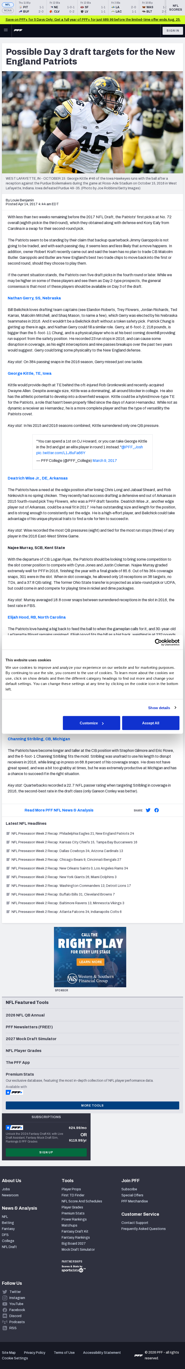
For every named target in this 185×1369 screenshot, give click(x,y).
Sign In (172, 30)
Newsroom (10, 1195)
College (8, 1241)
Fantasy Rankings (76, 1237)
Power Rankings (74, 1219)
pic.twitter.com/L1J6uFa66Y (61, 453)
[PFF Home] (18, 30)
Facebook (17, 1310)
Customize (89, 723)
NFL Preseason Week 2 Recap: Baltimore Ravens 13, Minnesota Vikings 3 (68, 903)
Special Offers (132, 1195)
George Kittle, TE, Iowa (30, 373)
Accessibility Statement (102, 1353)
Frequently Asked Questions (143, 1229)
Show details (159, 708)
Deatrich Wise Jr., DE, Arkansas (38, 478)
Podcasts (17, 1322)
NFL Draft (9, 1247)
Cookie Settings (15, 1358)
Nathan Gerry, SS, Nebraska (34, 298)
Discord (15, 1316)
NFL (7, 4)
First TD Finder (73, 1195)
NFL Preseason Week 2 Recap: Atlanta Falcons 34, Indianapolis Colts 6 (67, 912)
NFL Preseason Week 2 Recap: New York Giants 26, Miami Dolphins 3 (64, 877)
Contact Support (134, 1223)
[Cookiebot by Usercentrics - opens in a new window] (158, 642)
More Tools (92, 1105)
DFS (5, 1235)
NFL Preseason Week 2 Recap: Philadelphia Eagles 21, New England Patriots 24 (73, 833)
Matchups (69, 1225)
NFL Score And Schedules (82, 1201)
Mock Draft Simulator (78, 1249)
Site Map (9, 1353)
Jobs (6, 1189)
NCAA (8, 10)
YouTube (16, 1304)
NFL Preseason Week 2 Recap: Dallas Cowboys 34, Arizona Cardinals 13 (67, 851)
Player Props (71, 1189)
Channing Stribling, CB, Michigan (39, 739)
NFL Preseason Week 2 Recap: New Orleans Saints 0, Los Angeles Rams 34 (70, 868)
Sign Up (46, 1152)
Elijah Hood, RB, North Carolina (37, 617)
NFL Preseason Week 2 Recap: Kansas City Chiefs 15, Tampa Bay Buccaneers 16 (74, 842)
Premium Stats (73, 1213)
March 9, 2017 (104, 461)
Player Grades (72, 1207)
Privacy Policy (34, 1353)
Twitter (15, 1292)
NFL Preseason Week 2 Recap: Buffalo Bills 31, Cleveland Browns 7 (63, 894)
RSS (13, 1328)
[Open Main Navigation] (6, 30)
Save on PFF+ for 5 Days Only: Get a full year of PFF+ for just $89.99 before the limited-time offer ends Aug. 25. (93, 19)
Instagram (17, 1298)
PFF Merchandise (134, 1201)
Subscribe (129, 1189)
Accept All (150, 723)
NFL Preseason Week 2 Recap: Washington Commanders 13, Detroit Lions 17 (71, 886)
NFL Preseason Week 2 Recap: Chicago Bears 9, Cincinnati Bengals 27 (66, 859)
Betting (8, 1223)
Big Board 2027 (74, 1243)
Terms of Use (64, 1353)
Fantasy (8, 1229)
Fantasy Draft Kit (75, 1231)
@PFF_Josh (132, 447)
